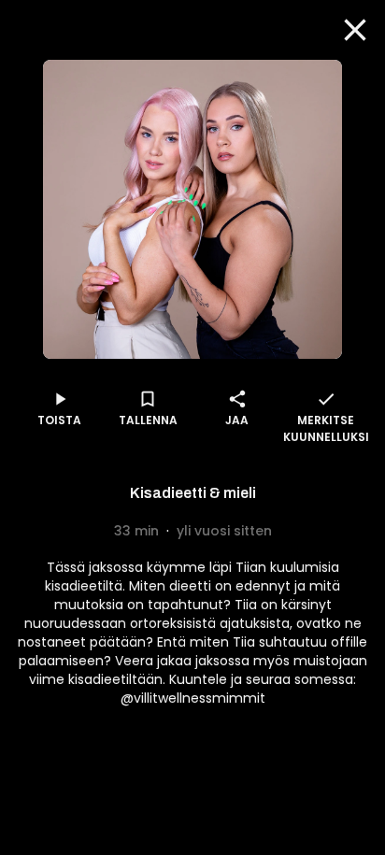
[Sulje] (355, 30)
